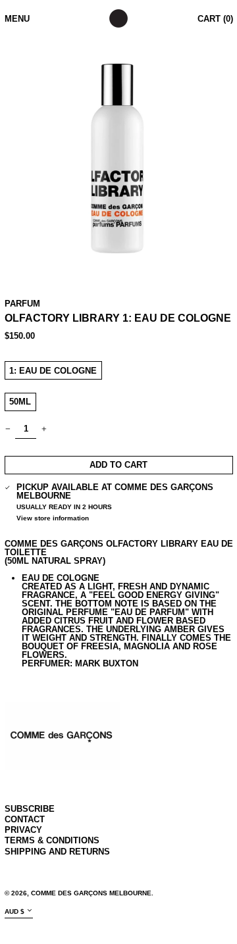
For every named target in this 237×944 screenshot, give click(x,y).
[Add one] (43, 429)
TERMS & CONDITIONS (52, 840)
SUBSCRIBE (30, 809)
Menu (17, 19)
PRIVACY (23, 830)
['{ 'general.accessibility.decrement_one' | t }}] (7, 429)
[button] (119, 155)
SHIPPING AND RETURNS (57, 852)
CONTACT (25, 819)
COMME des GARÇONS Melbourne (91, 893)
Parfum (22, 304)
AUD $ (14, 911)
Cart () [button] (215, 19)
